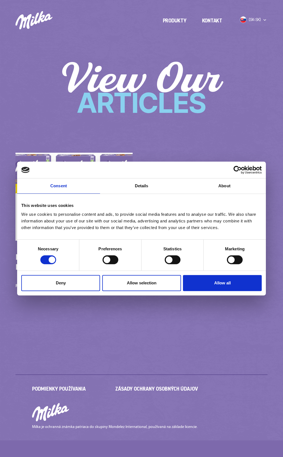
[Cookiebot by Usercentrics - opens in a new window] (237, 170)
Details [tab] (141, 185)
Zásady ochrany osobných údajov (156, 388)
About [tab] (224, 185)
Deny (61, 283)
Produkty (175, 20)
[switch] (110, 259)
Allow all (222, 283)
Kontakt (212, 20)
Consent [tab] (58, 185)
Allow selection (141, 283)
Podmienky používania (59, 388)
